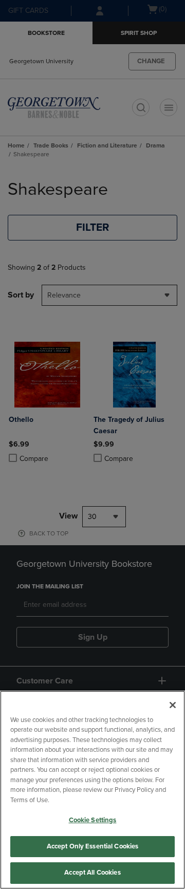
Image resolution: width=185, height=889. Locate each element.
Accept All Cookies (92, 872)
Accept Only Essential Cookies (93, 846)
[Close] (172, 705)
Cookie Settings (93, 820)
